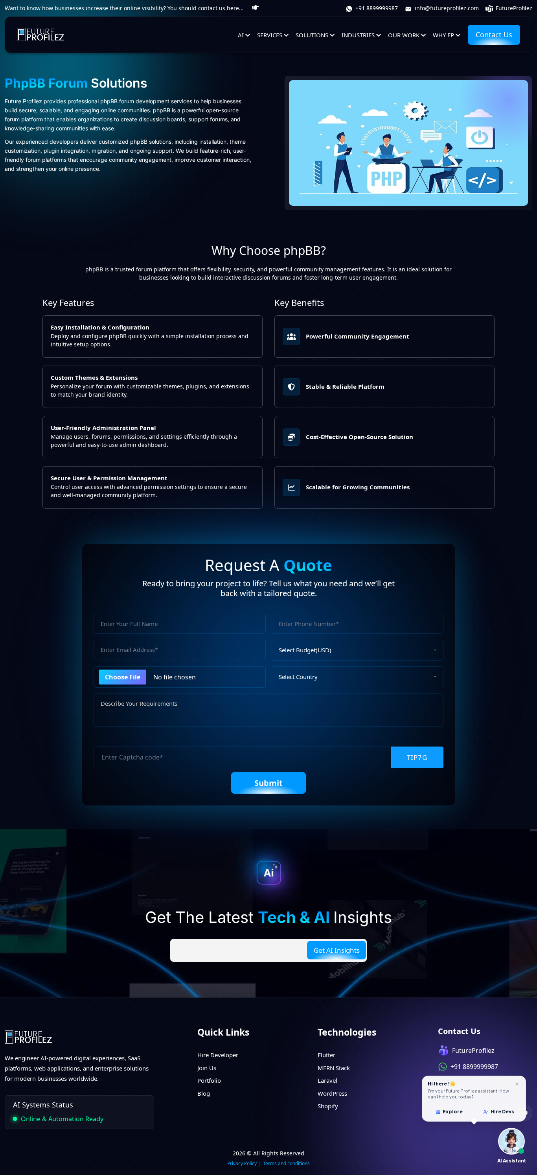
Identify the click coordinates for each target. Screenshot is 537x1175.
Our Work (403, 34)
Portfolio (209, 1080)
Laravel (327, 1080)
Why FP (443, 34)
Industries (358, 34)
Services (269, 34)
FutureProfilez (513, 8)
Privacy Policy (242, 1163)
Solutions (312, 34)
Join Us (206, 1068)
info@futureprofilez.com (446, 8)
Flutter (326, 1055)
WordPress (332, 1093)
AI (241, 34)
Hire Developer (217, 1055)
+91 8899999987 (376, 8)
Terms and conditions (286, 1163)
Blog (203, 1093)
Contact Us (494, 34)
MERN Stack (334, 1068)
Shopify (328, 1106)
